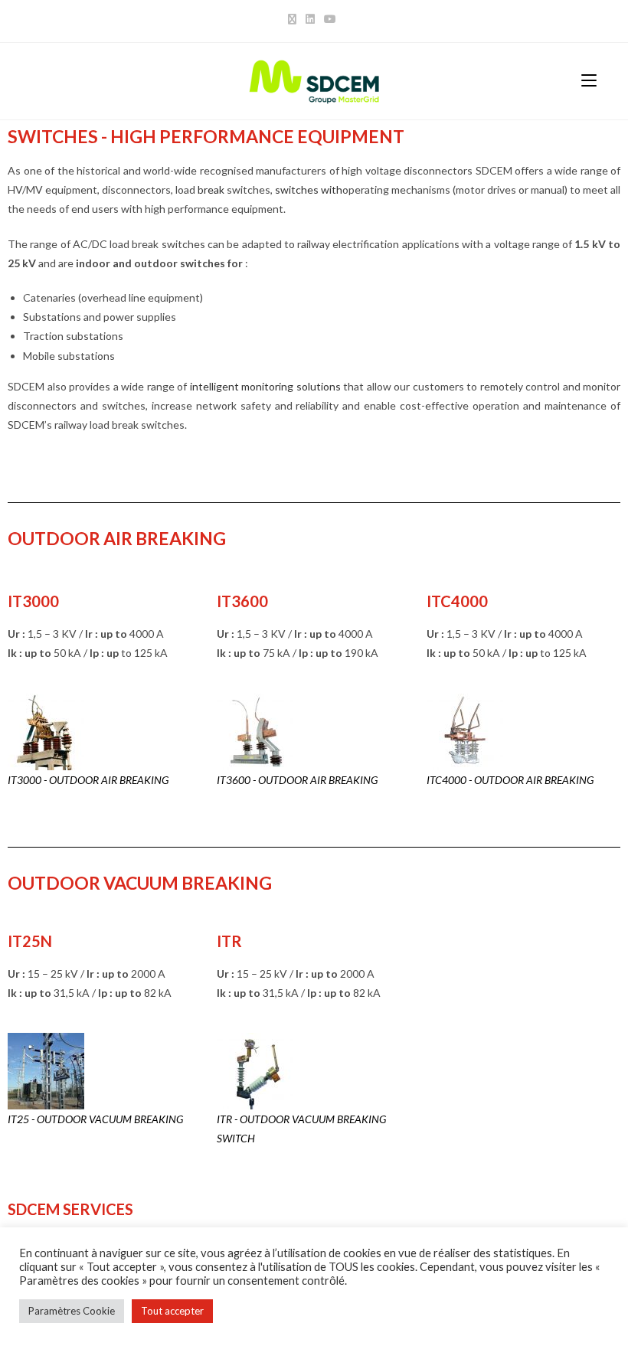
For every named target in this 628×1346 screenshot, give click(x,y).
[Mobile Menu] (589, 81)
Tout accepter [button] (172, 1311)
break (211, 189)
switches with (308, 189)
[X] (294, 19)
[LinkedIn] (310, 19)
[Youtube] (330, 19)
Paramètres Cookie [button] (71, 1311)
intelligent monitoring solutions (265, 386)
